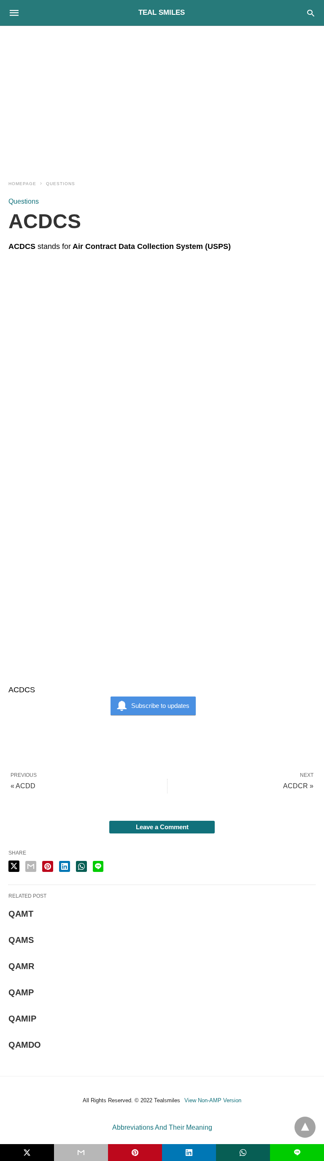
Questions (60, 183)
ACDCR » (298, 785)
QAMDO (24, 1044)
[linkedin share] (64, 866)
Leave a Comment (162, 826)
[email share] (30, 866)
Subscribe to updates (160, 705)
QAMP (21, 992)
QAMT (20, 913)
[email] (81, 1152)
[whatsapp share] (81, 866)
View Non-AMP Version (212, 1100)
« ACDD (23, 785)
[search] (311, 13)
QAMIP (22, 1018)
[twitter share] (13, 866)
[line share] (98, 866)
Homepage (22, 183)
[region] (162, 98)
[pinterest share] (47, 866)
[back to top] (305, 1127)
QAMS (21, 940)
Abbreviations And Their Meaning (162, 1127)
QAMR (21, 966)
